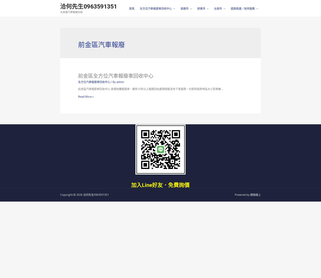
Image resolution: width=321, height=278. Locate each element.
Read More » (86, 96)
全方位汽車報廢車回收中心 (156, 8)
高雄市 (185, 8)
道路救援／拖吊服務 (243, 8)
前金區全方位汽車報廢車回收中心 (115, 76)
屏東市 (201, 8)
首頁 (131, 8)
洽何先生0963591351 (88, 6)
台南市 (218, 8)
